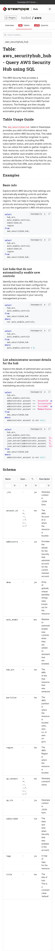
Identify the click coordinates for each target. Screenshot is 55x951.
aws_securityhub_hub (16, 41)
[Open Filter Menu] (15, 486)
